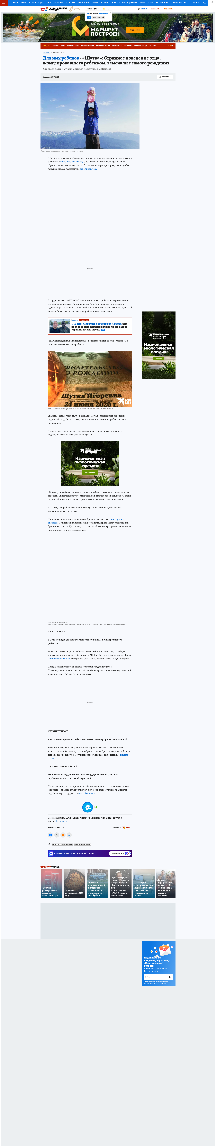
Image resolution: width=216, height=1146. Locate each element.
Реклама (155, 9)
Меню (4, 3)
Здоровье (115, 3)
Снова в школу (73, 46)
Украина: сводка (140, 46)
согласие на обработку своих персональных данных (156, 982)
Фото (15, 3)
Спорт (150, 3)
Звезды (104, 3)
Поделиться (166, 77)
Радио (144, 9)
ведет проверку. (88, 169)
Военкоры (128, 46)
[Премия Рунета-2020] (75, 9)
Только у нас (117, 46)
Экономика (83, 3)
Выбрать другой (98, 17)
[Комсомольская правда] (53, 9)
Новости (55, 46)
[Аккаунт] (212, 3)
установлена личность (59, 658)
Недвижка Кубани (103, 46)
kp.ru (128, 827)
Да (89, 17)
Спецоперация (36, 3)
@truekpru (61, 821)
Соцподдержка (129, 3)
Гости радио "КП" (87, 46)
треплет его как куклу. (72, 161)
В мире (95, 3)
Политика (58, 3)
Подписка (168, 9)
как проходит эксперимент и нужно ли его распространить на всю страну (99, 326)
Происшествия (178, 3)
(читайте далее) (87, 793)
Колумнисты (162, 3)
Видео (23, 3)
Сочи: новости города (82, 844)
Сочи (48, 3)
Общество (70, 3)
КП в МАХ (153, 46)
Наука (142, 3)
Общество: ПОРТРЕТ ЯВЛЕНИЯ (62, 844)
